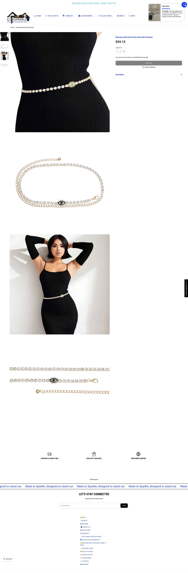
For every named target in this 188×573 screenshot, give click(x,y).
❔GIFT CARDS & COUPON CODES (90, 536)
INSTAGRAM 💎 (85, 533)
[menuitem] (37, 15)
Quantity (119, 47)
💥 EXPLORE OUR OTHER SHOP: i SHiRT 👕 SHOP (93, 544)
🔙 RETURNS (84, 524)
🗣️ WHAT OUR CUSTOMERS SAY (90, 539)
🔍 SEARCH (83, 520)
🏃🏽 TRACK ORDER (85, 558)
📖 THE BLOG (84, 561)
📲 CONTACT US (85, 527)
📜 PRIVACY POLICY (86, 554)
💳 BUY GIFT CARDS (86, 551)
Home (12, 27)
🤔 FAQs (82, 517)
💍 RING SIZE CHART (86, 548)
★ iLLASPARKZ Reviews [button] (186, 288)
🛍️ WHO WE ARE (85, 530)
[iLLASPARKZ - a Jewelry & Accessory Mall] (18, 16)
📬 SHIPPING (84, 564)
